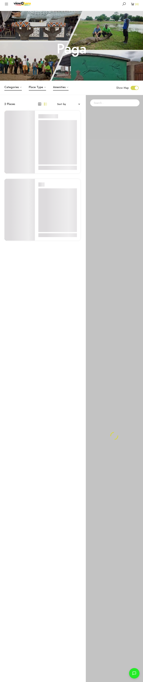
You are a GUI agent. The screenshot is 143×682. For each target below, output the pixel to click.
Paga (55, 116)
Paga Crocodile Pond (54, 190)
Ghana (71, 35)
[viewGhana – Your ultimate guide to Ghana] (23, 4)
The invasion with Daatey (52, 125)
